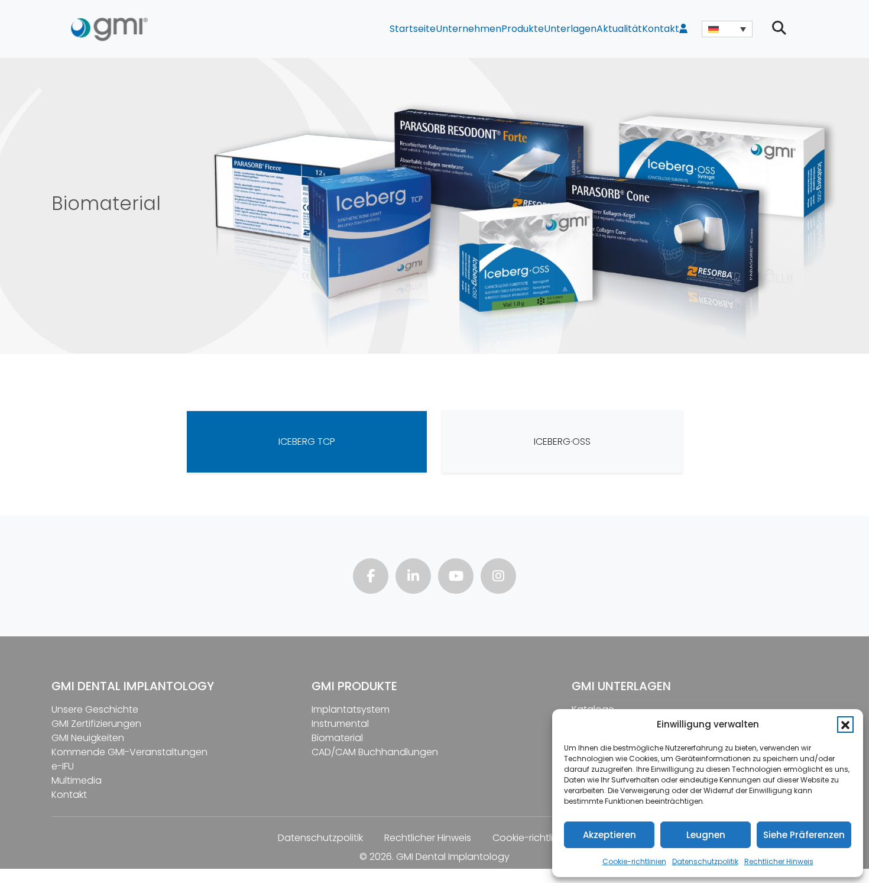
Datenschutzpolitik (705, 861)
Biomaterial (337, 738)
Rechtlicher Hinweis (778, 861)
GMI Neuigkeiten (87, 738)
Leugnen (705, 835)
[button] (845, 724)
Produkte (522, 28)
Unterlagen (570, 28)
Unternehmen (468, 28)
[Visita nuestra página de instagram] (498, 577)
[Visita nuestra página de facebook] (370, 577)
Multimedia (76, 780)
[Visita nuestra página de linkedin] (413, 577)
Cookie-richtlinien (634, 861)
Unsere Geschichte (94, 709)
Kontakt (660, 28)
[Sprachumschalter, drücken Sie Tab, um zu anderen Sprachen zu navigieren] (727, 29)
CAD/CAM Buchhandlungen (375, 752)
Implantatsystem (351, 709)
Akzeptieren (609, 835)
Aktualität (619, 28)
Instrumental (340, 723)
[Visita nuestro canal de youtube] (456, 577)
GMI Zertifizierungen (96, 723)
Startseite (413, 28)
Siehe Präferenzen (804, 835)
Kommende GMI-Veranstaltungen (129, 752)
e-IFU (62, 766)
